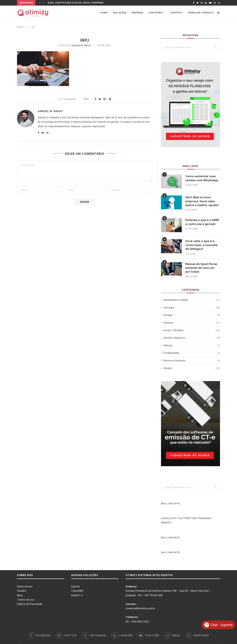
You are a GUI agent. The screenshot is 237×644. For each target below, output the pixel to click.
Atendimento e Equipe (192, 299)
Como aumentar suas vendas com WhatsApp (201, 178)
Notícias (192, 345)
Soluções (119, 12)
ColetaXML (77, 590)
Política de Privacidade (29, 603)
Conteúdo (155, 12)
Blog (19, 595)
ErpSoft (75, 586)
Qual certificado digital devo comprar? (76, 3)
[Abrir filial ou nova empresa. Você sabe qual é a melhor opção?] (171, 202)
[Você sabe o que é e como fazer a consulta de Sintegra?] (171, 246)
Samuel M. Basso (81, 45)
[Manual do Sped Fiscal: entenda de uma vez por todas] (171, 269)
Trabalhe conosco (201, 12)
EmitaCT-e (77, 595)
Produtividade (192, 352)
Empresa (137, 12)
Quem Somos (24, 586)
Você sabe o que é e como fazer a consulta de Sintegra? (201, 245)
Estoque (192, 314)
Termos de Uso (25, 599)
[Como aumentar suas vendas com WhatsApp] (171, 181)
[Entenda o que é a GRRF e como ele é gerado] (171, 225)
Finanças (192, 322)
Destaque (192, 307)
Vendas (192, 368)
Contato (176, 12)
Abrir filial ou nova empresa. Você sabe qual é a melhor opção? (202, 201)
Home (104, 12)
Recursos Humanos (192, 360)
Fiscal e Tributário (192, 330)
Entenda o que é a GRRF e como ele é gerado (202, 222)
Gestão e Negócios (192, 337)
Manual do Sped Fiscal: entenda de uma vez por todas (201, 268)
